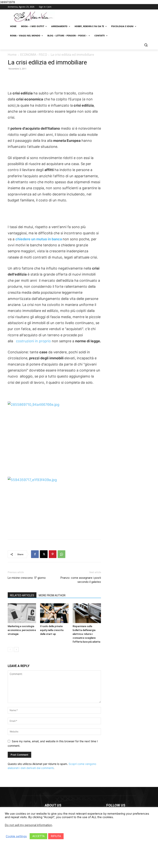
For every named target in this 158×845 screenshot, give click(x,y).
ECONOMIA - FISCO (33, 54)
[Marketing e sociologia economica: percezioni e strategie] (22, 613)
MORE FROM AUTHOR (52, 595)
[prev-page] (10, 649)
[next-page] (16, 649)
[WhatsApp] (61, 554)
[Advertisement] (54, 80)
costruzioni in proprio (33, 341)
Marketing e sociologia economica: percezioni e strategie (22, 630)
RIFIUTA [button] (56, 836)
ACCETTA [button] (38, 836)
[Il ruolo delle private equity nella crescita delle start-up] (54, 613)
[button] (145, 45)
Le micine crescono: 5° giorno (27, 578)
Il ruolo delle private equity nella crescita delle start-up (51, 630)
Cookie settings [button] (16, 836)
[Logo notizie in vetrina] (34, 16)
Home (12, 54)
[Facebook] (35, 554)
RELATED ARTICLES (22, 595)
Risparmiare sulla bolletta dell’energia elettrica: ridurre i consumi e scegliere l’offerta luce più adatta (86, 634)
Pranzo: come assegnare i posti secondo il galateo (81, 580)
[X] (44, 554)
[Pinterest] (52, 554)
